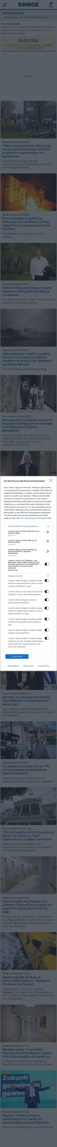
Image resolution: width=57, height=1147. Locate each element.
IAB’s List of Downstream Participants (31, 518)
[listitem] (28, 526)
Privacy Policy (43, 666)
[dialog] (28, 573)
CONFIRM (17, 657)
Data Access (28, 666)
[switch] (47, 532)
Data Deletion (13, 666)
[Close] (51, 481)
